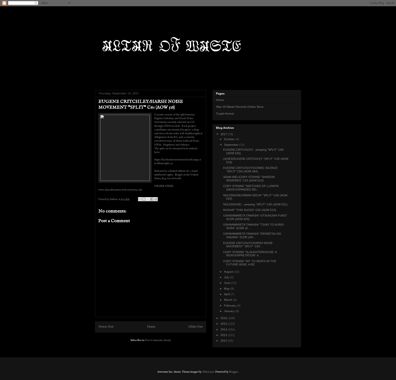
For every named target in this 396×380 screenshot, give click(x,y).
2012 (224, 340)
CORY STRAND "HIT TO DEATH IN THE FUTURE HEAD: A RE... (249, 262)
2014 (224, 329)
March (228, 299)
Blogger (233, 372)
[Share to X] (148, 199)
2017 (224, 134)
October (229, 139)
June (227, 282)
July (227, 277)
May (227, 288)
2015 (224, 323)
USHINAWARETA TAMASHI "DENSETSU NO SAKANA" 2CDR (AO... (252, 235)
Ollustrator (208, 372)
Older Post (196, 327)
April (227, 294)
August (229, 271)
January (229, 311)
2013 (224, 335)
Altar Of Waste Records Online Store (240, 106)
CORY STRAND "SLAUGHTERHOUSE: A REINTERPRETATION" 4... (250, 253)
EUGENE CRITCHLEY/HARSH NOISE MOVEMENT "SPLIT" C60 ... (248, 244)
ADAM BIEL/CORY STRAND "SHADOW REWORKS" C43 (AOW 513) (249, 178)
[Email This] (140, 199)
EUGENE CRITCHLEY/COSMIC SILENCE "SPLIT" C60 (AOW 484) (250, 169)
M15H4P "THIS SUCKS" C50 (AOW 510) (249, 210)
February (230, 305)
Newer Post (106, 327)
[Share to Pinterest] (156, 199)
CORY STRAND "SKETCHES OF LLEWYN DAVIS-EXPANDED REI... (251, 187)
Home (151, 327)
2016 (224, 318)
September (231, 144)
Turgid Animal (225, 113)
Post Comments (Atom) (158, 340)
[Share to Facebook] (152, 199)
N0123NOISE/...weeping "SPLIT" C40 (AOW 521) (255, 204)
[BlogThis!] (144, 199)
